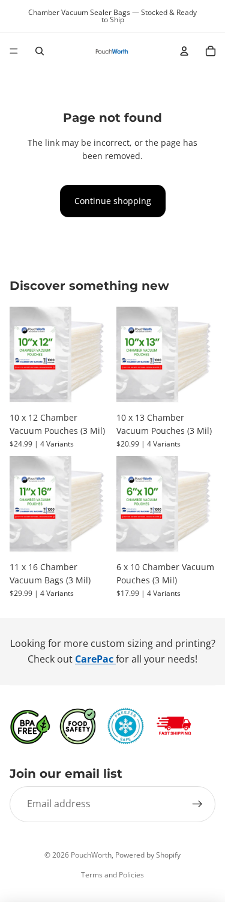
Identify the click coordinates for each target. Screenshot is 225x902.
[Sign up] (197, 804)
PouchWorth (91, 855)
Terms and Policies (112, 875)
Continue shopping (112, 200)
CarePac (95, 659)
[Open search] (39, 51)
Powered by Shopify (148, 855)
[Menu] (14, 51)
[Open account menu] (184, 51)
